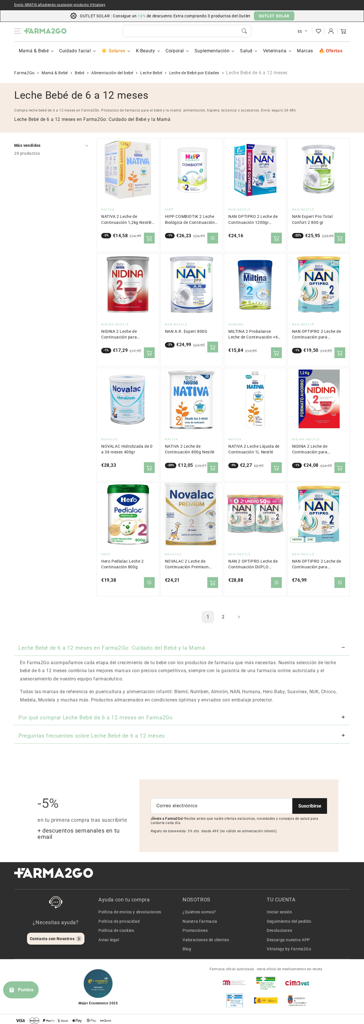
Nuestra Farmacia (200, 921)
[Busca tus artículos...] (244, 31)
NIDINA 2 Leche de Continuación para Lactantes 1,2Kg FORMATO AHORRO (318, 449)
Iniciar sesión (279, 912)
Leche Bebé (151, 73)
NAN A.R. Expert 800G (186, 331)
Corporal (175, 50)
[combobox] (187, 31)
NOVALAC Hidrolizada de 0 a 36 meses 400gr (126, 449)
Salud (246, 50)
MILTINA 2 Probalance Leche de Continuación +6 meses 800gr (253, 334)
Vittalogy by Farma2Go (289, 949)
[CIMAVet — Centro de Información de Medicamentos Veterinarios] (297, 983)
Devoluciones (279, 930)
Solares (117, 50)
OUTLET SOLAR (274, 16)
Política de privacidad (119, 921)
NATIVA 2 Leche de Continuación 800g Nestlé (189, 449)
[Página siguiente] (238, 617)
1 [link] (208, 617)
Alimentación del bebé (112, 73)
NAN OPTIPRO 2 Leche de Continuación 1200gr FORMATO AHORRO (253, 219)
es (300, 31)
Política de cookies (116, 930)
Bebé (79, 73)
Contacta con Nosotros (52, 938)
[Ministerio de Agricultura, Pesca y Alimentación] (266, 1000)
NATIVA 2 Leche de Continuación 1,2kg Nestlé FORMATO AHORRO (126, 219)
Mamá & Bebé (34, 50)
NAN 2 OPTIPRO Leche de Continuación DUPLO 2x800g (253, 564)
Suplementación (212, 50)
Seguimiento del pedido (289, 921)
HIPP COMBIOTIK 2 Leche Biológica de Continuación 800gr (190, 219)
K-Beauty (145, 50)
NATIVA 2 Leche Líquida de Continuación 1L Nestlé (254, 449)
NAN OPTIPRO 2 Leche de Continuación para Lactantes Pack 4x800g (316, 564)
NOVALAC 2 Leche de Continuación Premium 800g (187, 564)
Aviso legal (108, 940)
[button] (343, 31)
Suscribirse (309, 806)
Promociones (195, 930)
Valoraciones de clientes (206, 940)
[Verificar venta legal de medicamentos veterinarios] (235, 1000)
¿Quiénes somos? (199, 912)
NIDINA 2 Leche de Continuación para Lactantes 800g (119, 334)
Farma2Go (24, 73)
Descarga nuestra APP (288, 940)
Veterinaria (275, 50)
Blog (187, 949)
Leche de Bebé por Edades (194, 73)
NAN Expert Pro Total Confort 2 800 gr (312, 219)
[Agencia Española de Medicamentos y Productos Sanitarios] (235, 983)
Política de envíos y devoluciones (129, 912)
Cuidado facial (75, 50)
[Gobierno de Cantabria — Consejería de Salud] (297, 1000)
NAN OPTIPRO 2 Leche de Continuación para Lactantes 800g (316, 334)
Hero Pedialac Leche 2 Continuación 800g (122, 564)
